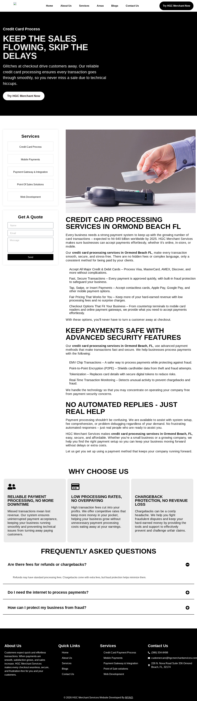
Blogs (114, 5)
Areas (100, 5)
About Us (66, 5)
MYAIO (129, 697)
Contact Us (132, 5)
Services (84, 5)
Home (49, 5)
